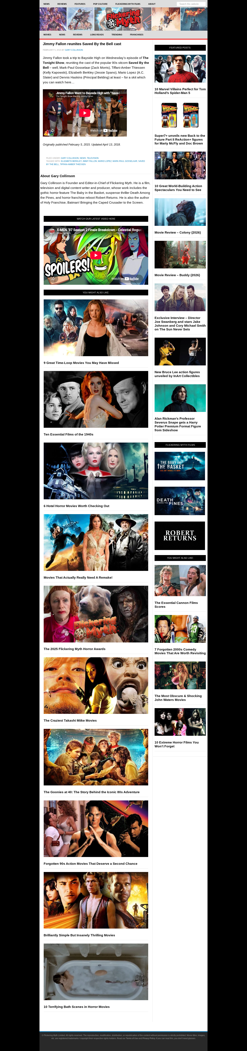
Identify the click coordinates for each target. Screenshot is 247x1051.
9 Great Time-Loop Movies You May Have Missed (81, 363)
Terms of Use (132, 1038)
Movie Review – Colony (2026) (178, 232)
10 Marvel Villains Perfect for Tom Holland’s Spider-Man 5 (180, 91)
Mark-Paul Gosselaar (125, 161)
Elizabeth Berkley (71, 161)
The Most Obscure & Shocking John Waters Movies (178, 698)
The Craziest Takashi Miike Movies (70, 720)
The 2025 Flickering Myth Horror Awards (75, 649)
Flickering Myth (123, 19)
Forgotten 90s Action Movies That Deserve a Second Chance (90, 863)
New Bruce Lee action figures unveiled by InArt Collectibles (177, 374)
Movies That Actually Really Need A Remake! (78, 577)
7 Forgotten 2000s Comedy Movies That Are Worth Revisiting (180, 651)
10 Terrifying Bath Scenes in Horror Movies (77, 1007)
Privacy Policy (148, 1038)
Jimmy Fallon (90, 161)
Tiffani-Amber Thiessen (73, 164)
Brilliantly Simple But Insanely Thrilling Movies (79, 935)
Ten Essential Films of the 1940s (68, 434)
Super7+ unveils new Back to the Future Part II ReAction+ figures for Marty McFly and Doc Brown (180, 139)
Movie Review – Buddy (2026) (177, 275)
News (83, 158)
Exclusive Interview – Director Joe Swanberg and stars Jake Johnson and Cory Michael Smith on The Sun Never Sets (180, 323)
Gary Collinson (70, 158)
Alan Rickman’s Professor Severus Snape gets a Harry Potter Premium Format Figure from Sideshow (178, 424)
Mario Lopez (105, 161)
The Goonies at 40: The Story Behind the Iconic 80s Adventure (92, 792)
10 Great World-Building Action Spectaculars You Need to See (178, 188)
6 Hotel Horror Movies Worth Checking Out (76, 506)
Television (93, 158)
